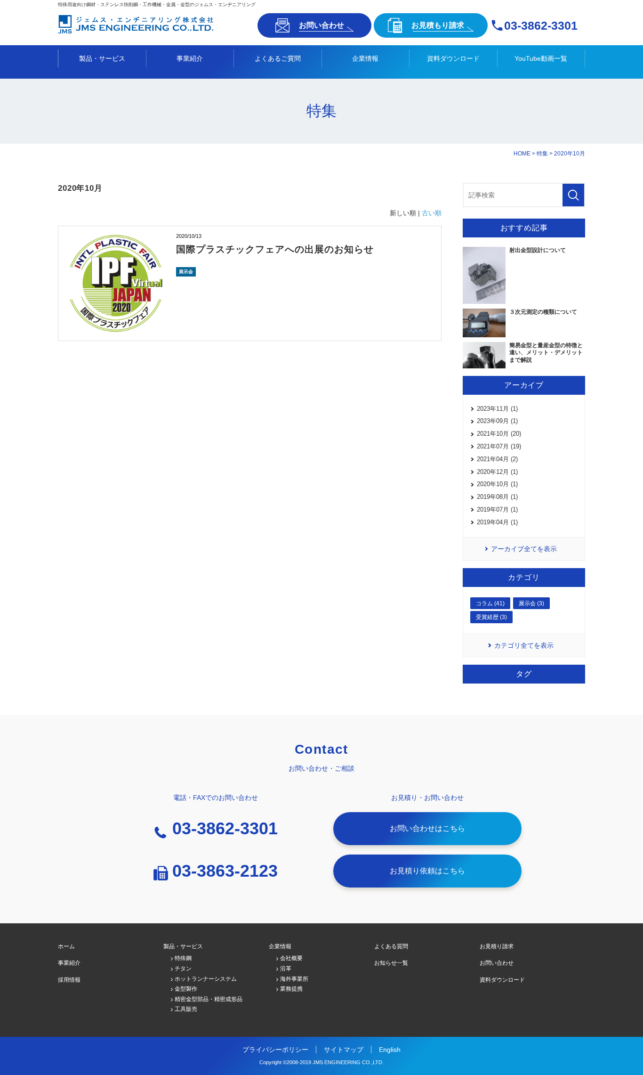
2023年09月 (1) (497, 420)
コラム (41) (490, 603)
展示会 (186, 271)
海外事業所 (294, 979)
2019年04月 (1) (497, 522)
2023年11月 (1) (497, 408)
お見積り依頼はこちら (427, 871)
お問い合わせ (321, 25)
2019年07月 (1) (497, 509)
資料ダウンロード (453, 58)
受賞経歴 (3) (491, 617)
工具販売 (186, 1009)
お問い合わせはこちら (427, 828)
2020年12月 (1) (497, 471)
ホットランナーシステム (206, 979)
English (390, 1049)
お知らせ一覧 (391, 963)
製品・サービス (102, 58)
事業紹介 (190, 58)
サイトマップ (343, 1049)
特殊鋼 (183, 958)
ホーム (66, 946)
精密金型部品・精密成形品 (208, 999)
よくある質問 (391, 946)
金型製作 (186, 988)
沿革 (285, 968)
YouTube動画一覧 (540, 58)
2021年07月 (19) (499, 446)
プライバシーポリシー (275, 1049)
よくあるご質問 (278, 58)
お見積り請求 (497, 946)
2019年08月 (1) (497, 496)
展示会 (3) (531, 603)
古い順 (432, 213)
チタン (183, 968)
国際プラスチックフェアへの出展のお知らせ (275, 249)
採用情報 (69, 980)
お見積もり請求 (437, 25)
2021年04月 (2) (497, 459)
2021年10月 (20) (499, 433)
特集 (542, 153)
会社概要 (291, 958)
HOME (522, 153)
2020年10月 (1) (497, 484)
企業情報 (365, 58)
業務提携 (291, 988)
